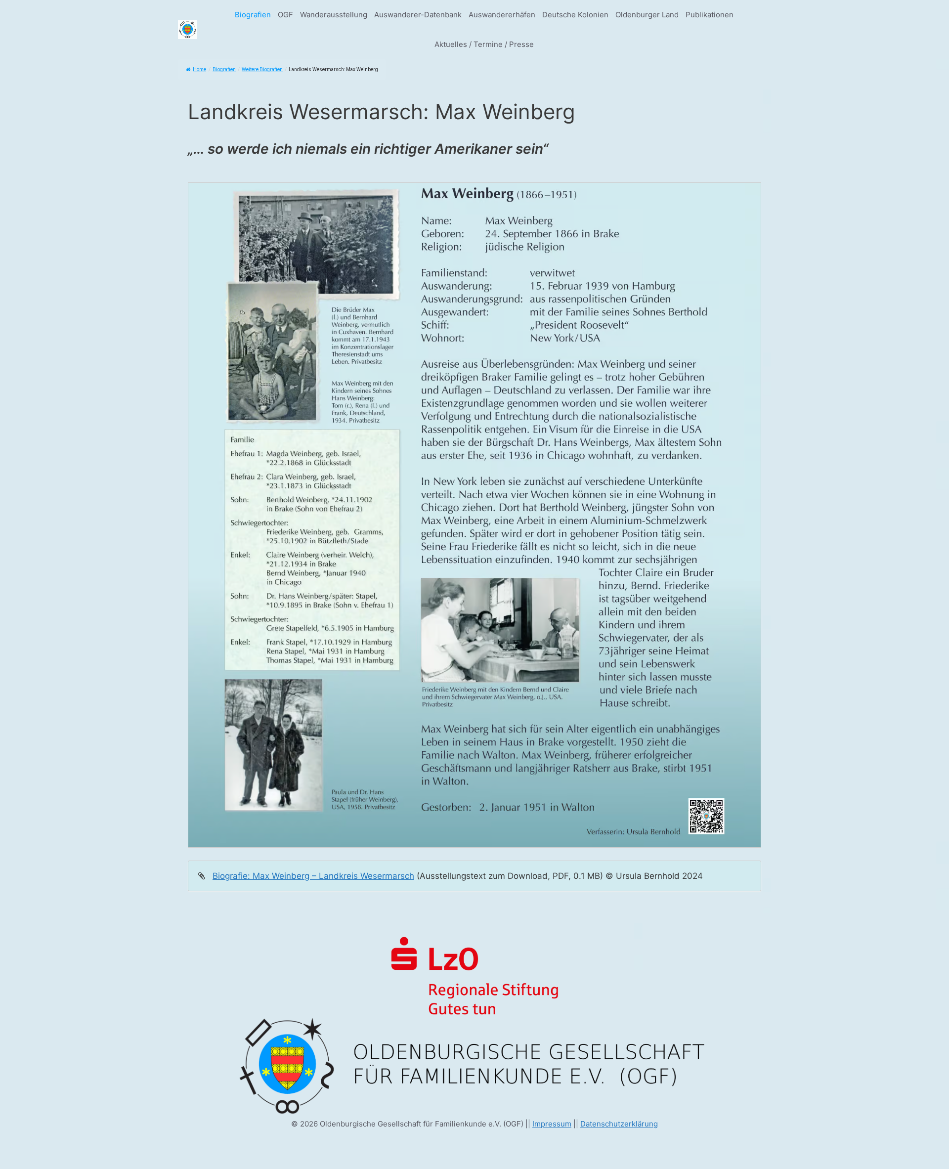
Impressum (551, 1123)
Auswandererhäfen (502, 14)
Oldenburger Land (647, 14)
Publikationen (709, 14)
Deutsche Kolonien (575, 14)
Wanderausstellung (333, 14)
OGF (285, 14)
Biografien (253, 14)
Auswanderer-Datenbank (418, 14)
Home (199, 69)
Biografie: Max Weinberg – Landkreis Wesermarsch (313, 876)
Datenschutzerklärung (619, 1123)
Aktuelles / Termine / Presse (484, 44)
